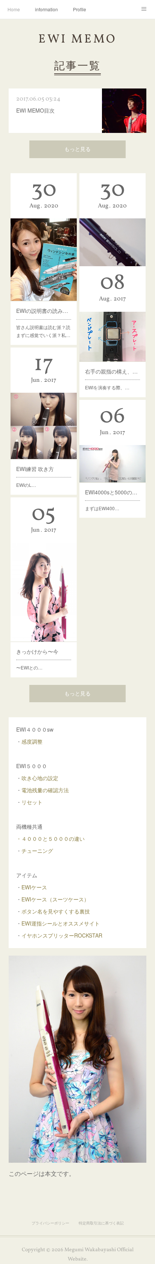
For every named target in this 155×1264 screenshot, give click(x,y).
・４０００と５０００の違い (50, 838)
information (46, 9)
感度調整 (32, 741)
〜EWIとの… (29, 667)
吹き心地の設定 (39, 778)
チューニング (37, 850)
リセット (32, 802)
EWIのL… (26, 485)
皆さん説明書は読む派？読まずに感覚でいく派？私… (43, 331)
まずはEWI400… (102, 508)
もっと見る (77, 149)
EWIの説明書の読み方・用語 (43, 310)
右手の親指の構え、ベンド (112, 371)
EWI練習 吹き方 (35, 469)
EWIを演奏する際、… (107, 387)
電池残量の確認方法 (45, 790)
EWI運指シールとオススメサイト (60, 923)
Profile (79, 9)
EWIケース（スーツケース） (55, 899)
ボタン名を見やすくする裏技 (55, 911)
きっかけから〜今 (37, 651)
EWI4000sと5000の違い (112, 492)
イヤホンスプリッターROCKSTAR (61, 935)
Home (14, 9)
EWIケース (34, 887)
